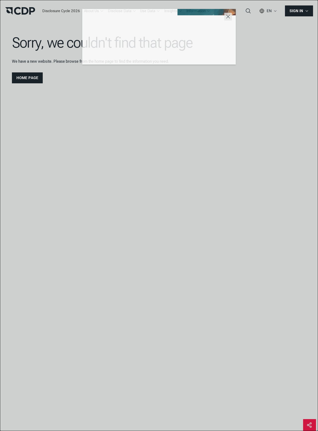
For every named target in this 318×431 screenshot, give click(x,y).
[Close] (231, 16)
